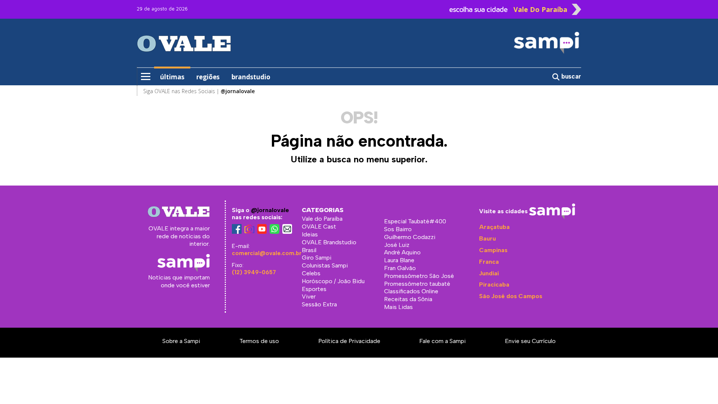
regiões (208, 77)
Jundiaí (489, 273)
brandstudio (250, 77)
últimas (172, 77)
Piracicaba (494, 284)
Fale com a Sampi (442, 341)
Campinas (493, 250)
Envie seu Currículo (530, 341)
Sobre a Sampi (181, 341)
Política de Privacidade (349, 341)
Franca (489, 261)
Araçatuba (494, 226)
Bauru (487, 238)
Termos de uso (259, 341)
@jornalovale (270, 210)
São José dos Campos (510, 296)
